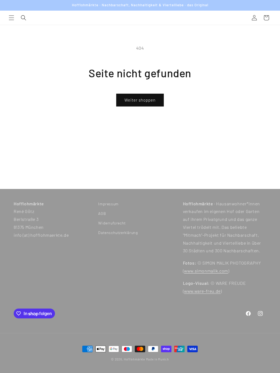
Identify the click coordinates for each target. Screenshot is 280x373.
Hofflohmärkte (134, 359)
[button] (11, 18)
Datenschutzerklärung (118, 232)
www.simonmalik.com (206, 270)
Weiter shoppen (140, 99)
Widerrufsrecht (112, 223)
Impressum (108, 204)
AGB (102, 213)
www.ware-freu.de (202, 291)
